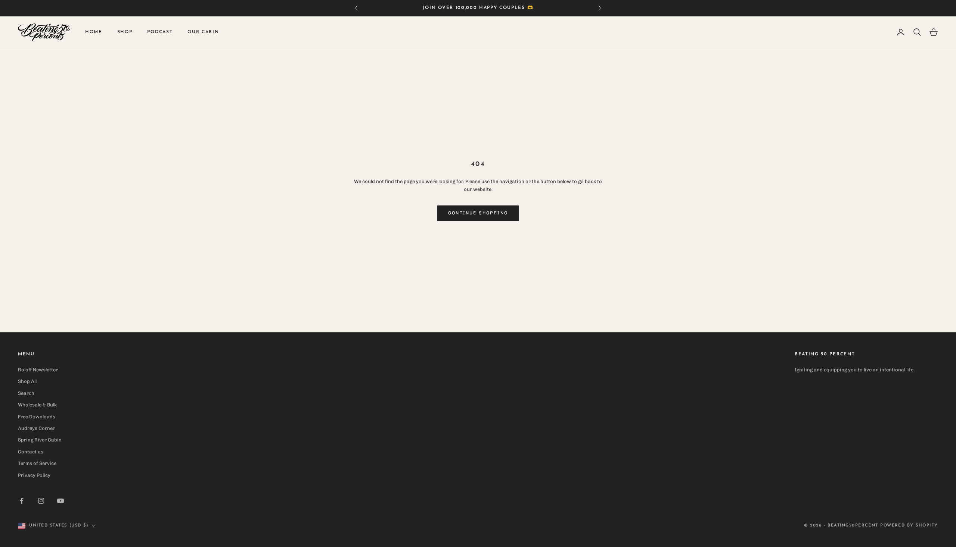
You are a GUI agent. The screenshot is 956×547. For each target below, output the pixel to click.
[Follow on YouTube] (60, 500)
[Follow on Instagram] (41, 500)
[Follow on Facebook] (21, 500)
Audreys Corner (36, 428)
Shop (125, 32)
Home (93, 32)
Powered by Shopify (909, 526)
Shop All (27, 381)
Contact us (30, 452)
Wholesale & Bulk (37, 405)
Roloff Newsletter (38, 369)
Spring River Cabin (40, 440)
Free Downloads (36, 416)
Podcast (160, 32)
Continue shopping (478, 213)
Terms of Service (37, 463)
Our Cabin (203, 32)
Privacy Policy (34, 475)
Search (26, 393)
